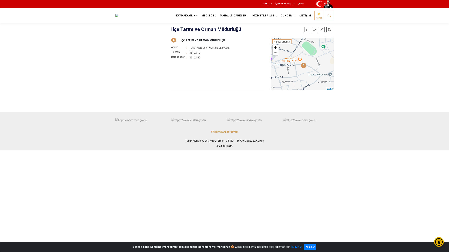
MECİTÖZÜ (209, 15)
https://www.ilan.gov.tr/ (224, 131)
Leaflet (330, 88)
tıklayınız (296, 246)
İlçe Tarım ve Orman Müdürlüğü (202, 40)
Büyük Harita (283, 41)
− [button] (275, 53)
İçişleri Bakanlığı (283, 4)
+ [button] (275, 47)
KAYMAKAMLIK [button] (185, 15)
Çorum (301, 4)
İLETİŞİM (305, 15)
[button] (322, 29)
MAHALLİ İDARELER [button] (233, 15)
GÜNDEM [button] (287, 15)
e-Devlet (265, 4)
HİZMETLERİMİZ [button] (263, 15)
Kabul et (310, 247)
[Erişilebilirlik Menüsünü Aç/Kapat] (439, 242)
